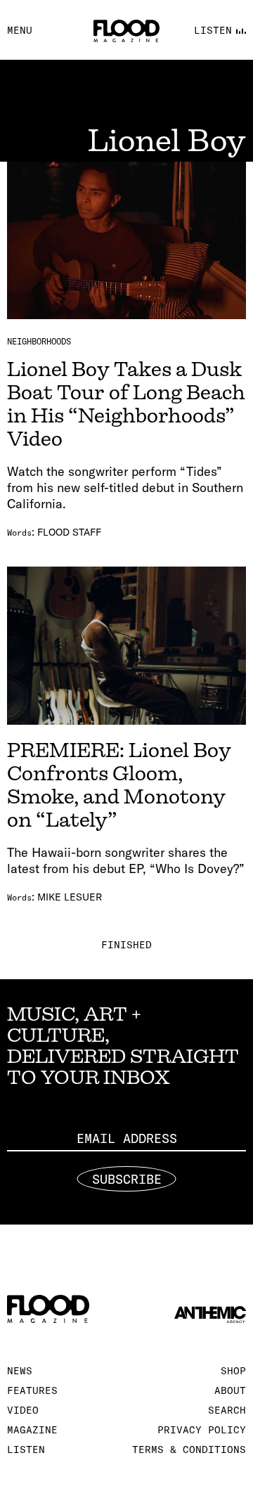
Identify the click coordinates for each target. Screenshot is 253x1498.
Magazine (32, 1429)
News (19, 1370)
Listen (26, 1449)
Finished (126, 944)
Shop (233, 1370)
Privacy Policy (201, 1429)
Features (32, 1390)
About (230, 1390)
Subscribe (127, 1179)
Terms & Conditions (189, 1449)
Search (227, 1410)
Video (23, 1410)
